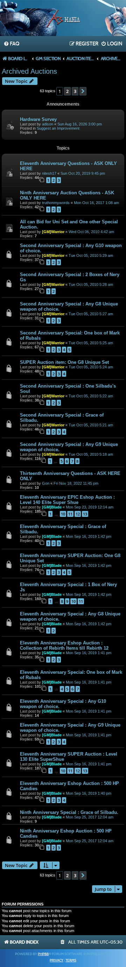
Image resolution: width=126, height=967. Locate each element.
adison (47, 124)
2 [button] (67, 91)
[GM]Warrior (53, 232)
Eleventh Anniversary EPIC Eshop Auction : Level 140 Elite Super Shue (67, 500)
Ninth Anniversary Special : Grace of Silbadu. (69, 812)
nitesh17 (49, 173)
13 (85, 514)
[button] (82, 91)
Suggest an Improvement (58, 128)
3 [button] (75, 91)
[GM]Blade (52, 507)
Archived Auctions (29, 71)
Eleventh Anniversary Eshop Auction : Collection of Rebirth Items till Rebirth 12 (64, 645)
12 (78, 514)
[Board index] (63, 19)
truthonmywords (56, 203)
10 (63, 514)
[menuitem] (11, 44)
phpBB (43, 954)
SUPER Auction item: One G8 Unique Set (64, 362)
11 (70, 514)
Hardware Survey (38, 119)
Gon (45, 483)
